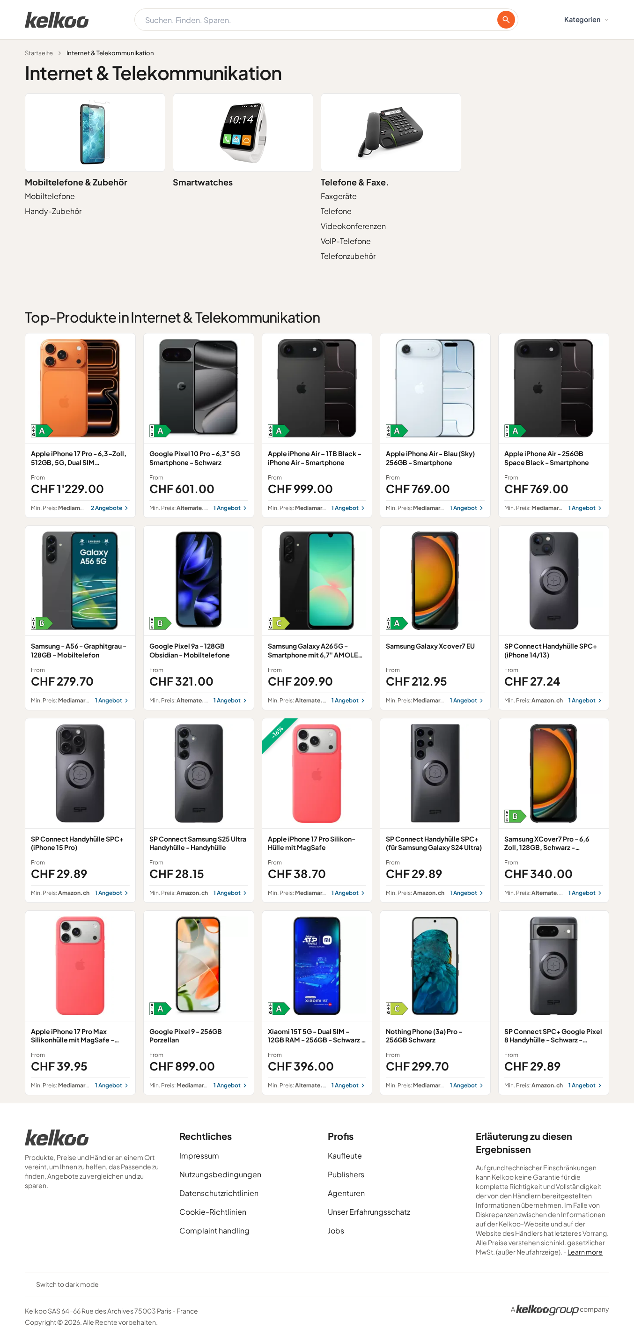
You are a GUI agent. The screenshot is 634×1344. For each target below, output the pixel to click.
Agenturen (346, 1193)
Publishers (346, 1174)
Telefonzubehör (348, 256)
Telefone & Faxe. (355, 182)
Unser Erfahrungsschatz (369, 1212)
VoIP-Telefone (346, 241)
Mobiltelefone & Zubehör (76, 182)
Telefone (336, 211)
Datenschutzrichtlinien (218, 1193)
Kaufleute (345, 1155)
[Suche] (506, 20)
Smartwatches (203, 182)
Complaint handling (214, 1230)
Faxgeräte (339, 196)
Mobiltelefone (50, 196)
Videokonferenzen (353, 226)
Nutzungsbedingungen (220, 1174)
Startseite (39, 53)
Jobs (336, 1230)
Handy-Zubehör (53, 211)
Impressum (199, 1155)
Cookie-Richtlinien (212, 1212)
